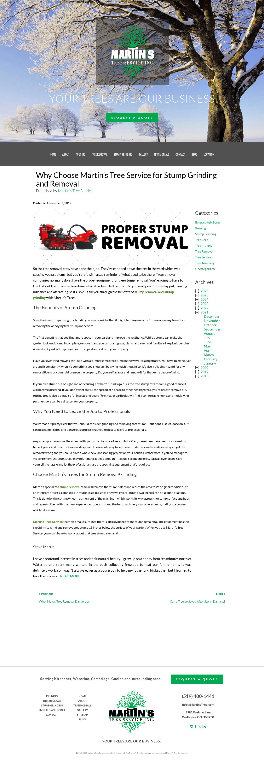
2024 (204, 299)
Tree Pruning (203, 245)
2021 (204, 312)
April (207, 350)
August (209, 333)
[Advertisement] (211, 443)
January (210, 363)
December (212, 316)
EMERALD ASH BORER (52, 710)
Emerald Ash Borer (207, 222)
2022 (204, 308)
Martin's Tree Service (75, 190)
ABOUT (65, 154)
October (210, 325)
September (212, 329)
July (207, 338)
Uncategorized (205, 269)
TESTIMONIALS (161, 154)
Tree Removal (204, 251)
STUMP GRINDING (123, 154)
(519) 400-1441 (198, 696)
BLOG (194, 154)
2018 (204, 376)
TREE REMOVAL (99, 154)
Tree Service (203, 257)
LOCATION (209, 154)
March (209, 355)
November (212, 320)
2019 (204, 372)
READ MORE (70, 576)
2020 (204, 367)
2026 (204, 291)
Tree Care (201, 239)
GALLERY (143, 154)
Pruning (200, 228)
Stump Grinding (205, 234)
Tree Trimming (204, 263)
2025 (204, 295)
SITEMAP (82, 714)
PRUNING (80, 154)
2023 (204, 303)
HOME (53, 154)
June (207, 342)
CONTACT (180, 154)
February (210, 359)
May (207, 346)
